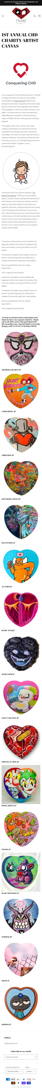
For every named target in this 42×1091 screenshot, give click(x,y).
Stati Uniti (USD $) (13, 1071)
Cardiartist (18, 1086)
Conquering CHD (19, 101)
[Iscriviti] (35, 1057)
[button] (2, 16)
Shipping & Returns (11, 1043)
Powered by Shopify (25, 1086)
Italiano (29, 1071)
